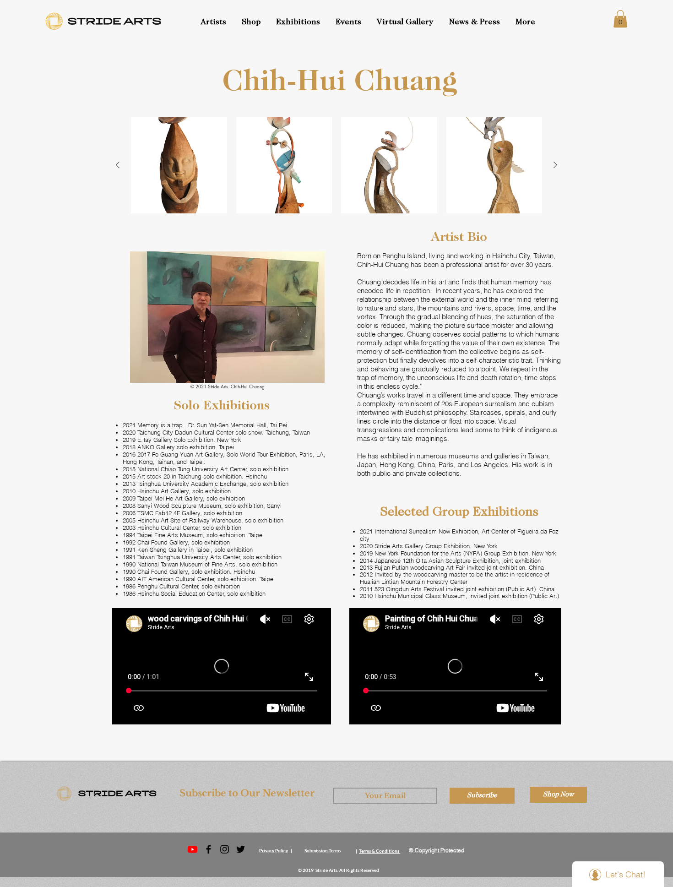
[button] (349, 22)
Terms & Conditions (379, 851)
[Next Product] (555, 164)
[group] (336, 165)
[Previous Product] (117, 164)
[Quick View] (179, 165)
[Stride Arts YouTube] (192, 849)
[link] (620, 18)
